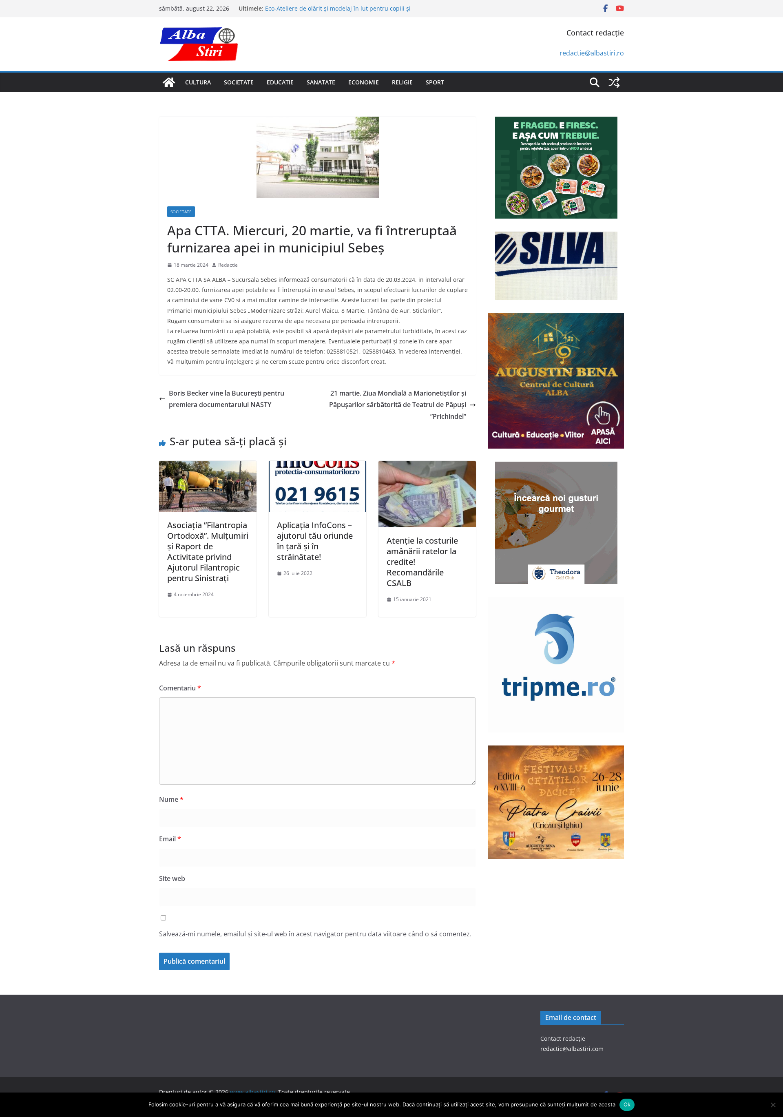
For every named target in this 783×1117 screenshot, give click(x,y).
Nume (171, 799)
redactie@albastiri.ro (592, 53)
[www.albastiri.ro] (169, 82)
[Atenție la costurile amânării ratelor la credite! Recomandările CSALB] (427, 466)
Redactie (228, 264)
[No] (773, 1105)
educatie (280, 82)
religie (402, 82)
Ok (627, 1104)
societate (239, 82)
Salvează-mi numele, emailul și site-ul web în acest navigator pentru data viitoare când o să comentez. (315, 933)
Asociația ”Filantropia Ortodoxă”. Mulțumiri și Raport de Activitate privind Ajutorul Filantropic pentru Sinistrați (207, 552)
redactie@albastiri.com (572, 1049)
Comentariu (180, 687)
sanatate (321, 82)
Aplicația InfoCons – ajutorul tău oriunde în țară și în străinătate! (315, 541)
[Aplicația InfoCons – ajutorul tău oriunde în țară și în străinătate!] (317, 466)
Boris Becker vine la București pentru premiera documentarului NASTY (226, 399)
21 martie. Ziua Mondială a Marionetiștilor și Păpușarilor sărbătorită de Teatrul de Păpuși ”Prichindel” (397, 405)
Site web (172, 878)
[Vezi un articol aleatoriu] (614, 82)
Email (170, 838)
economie (363, 82)
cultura (198, 82)
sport (435, 82)
